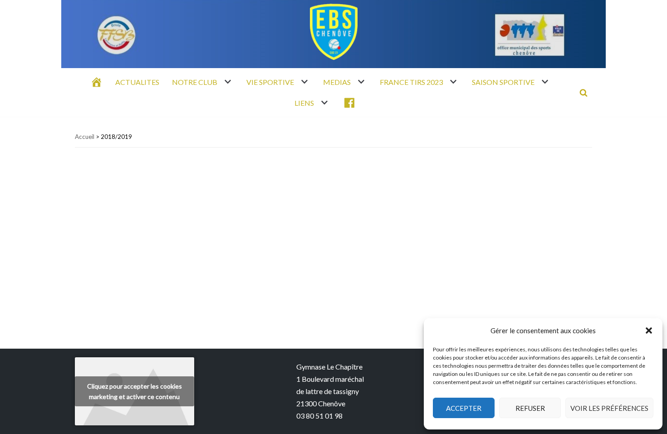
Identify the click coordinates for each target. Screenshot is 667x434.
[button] (648, 330)
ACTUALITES (137, 82)
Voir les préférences (609, 408)
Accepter (463, 408)
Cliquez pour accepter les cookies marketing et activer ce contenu (134, 391)
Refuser (530, 408)
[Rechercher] (583, 93)
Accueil (84, 136)
